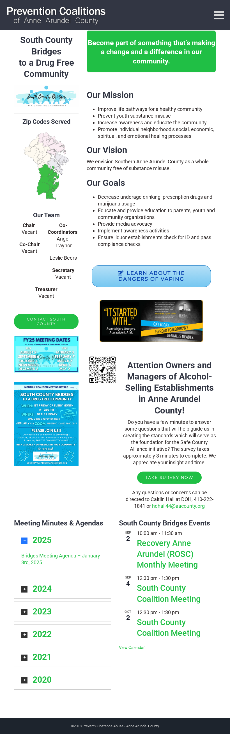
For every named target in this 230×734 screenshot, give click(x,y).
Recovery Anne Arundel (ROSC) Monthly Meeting (167, 554)
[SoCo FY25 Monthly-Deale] (46, 385)
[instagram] (56, 307)
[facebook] (36, 307)
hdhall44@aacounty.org (178, 506)
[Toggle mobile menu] (220, 15)
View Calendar (132, 647)
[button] (62, 540)
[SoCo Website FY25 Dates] (46, 338)
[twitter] (46, 307)
